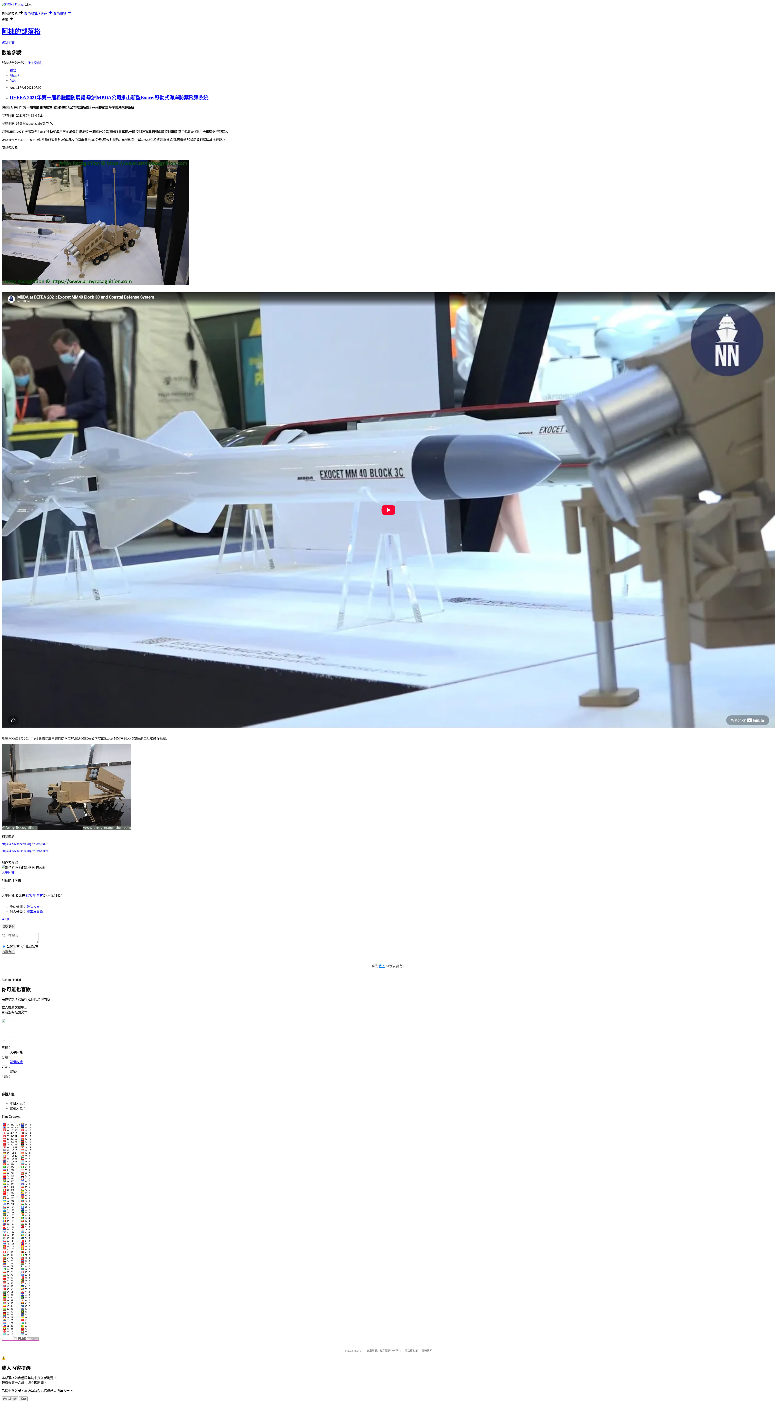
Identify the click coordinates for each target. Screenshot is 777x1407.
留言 (39, 895)
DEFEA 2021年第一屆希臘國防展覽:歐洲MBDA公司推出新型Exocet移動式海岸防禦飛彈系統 (109, 97)
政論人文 (33, 907)
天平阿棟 (8, 872)
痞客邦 (31, 895)
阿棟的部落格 (21, 31)
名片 (13, 80)
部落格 (14, 75)
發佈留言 (8, 951)
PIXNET (358, 1350)
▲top (5, 918)
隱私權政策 (411, 1350)
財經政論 (34, 62)
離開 (23, 1399)
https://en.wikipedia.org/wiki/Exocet (25, 850)
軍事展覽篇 (35, 911)
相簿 (13, 70)
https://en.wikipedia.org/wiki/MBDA (25, 844)
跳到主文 (8, 42)
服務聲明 (427, 1350)
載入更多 (8, 926)
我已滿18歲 (10, 1399)
